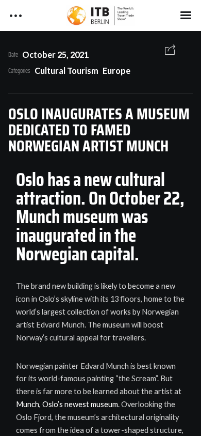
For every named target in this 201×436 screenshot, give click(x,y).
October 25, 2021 (55, 54)
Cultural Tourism (66, 70)
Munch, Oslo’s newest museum (67, 404)
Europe (116, 70)
